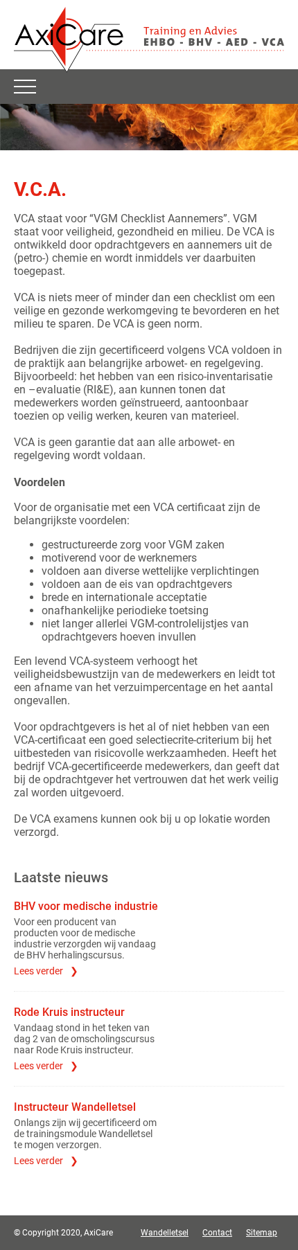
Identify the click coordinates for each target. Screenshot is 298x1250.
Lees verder (38, 970)
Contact (217, 1233)
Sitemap (261, 1233)
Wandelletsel (165, 1233)
